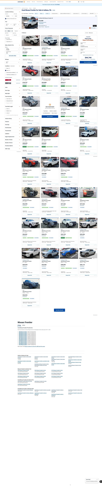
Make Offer (87, 123)
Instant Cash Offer (53, 1)
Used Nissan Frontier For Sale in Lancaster (42, 390)
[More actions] (38, 63)
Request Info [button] (47, 26)
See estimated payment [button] (42, 22)
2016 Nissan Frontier (23, 343)
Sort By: (86, 32)
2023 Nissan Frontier (23, 335)
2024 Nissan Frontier (23, 334)
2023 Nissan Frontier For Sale (40, 370)
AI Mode (68, 1)
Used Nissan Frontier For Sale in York (75, 390)
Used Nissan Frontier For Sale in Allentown (26, 393)
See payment (25, 53)
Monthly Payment (83, 42)
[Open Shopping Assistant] (100, 481)
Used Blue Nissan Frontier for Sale (74, 362)
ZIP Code (15, 13)
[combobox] (12, 8)
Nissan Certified (45, 168)
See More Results (59, 310)
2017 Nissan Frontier (23, 342)
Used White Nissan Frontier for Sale (75, 356)
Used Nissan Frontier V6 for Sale (41, 365)
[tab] (19, 325)
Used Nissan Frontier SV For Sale (24, 384)
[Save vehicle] (36, 18)
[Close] (97, 479)
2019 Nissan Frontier (23, 339)
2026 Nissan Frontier (23, 331)
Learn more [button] (18, 83)
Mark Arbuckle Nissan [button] (42, 25)
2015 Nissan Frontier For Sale (57, 376)
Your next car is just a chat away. (51, 4)
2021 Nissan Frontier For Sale (40, 376)
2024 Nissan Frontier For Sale (23, 376)
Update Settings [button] (93, 59)
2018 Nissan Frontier (23, 340)
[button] (78, 1)
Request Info (30, 62)
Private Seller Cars (40, 1)
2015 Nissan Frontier (23, 344)
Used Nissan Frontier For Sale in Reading (25, 390)
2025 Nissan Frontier (23, 333)
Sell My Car (46, 1)
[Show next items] (95, 14)
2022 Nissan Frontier (23, 336)
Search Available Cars (88, 62)
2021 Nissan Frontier (23, 338)
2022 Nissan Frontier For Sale (40, 373)
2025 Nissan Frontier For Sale (23, 373)
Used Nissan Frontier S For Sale (40, 381)
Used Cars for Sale (25, 8)
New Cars (33, 1)
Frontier (34, 8)
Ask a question (50, 116)
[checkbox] (8, 39)
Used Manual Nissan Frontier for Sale (42, 364)
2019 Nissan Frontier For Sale (57, 370)
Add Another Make (12, 55)
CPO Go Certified (44, 199)
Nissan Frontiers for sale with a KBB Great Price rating (35, 346)
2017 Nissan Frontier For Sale (57, 373)
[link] (36, 55)
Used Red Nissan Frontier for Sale (74, 365)
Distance (6, 13)
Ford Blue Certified (45, 47)
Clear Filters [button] (31, 13)
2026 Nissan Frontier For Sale (23, 370)
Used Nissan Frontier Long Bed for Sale (42, 361)
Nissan (30, 8)
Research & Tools (60, 1)
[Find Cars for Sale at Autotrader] (21, 1)
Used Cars (28, 1)
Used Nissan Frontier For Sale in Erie (75, 393)
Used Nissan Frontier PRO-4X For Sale (25, 381)
